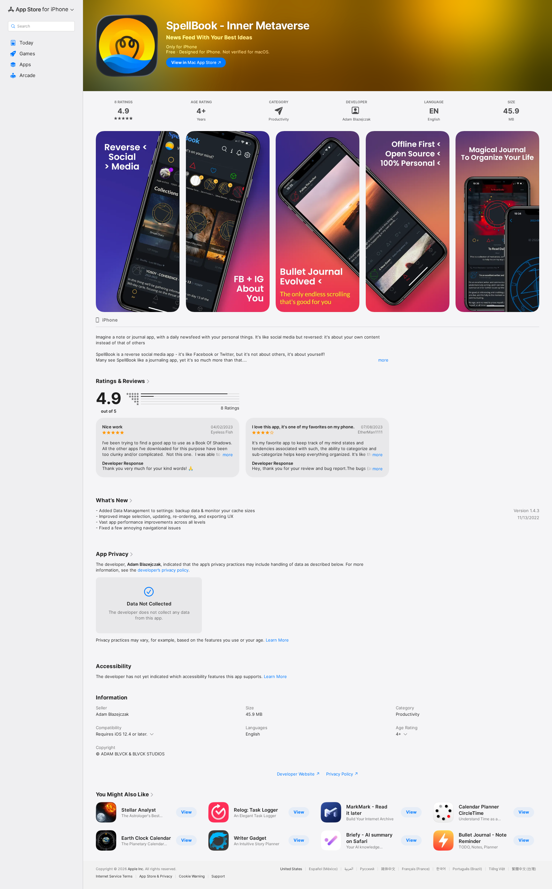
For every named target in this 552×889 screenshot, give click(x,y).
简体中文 (388, 869)
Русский (367, 869)
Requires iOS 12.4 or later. (122, 734)
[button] (41, 43)
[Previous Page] (89, 221)
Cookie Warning (192, 876)
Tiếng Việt (497, 869)
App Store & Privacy (155, 876)
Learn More (277, 640)
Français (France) (416, 869)
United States (291, 869)
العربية (348, 869)
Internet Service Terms (114, 876)
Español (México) (323, 869)
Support (218, 876)
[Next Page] (545, 221)
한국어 (441, 869)
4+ (398, 734)
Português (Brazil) (467, 869)
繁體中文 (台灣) (524, 869)
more (383, 360)
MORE (228, 454)
